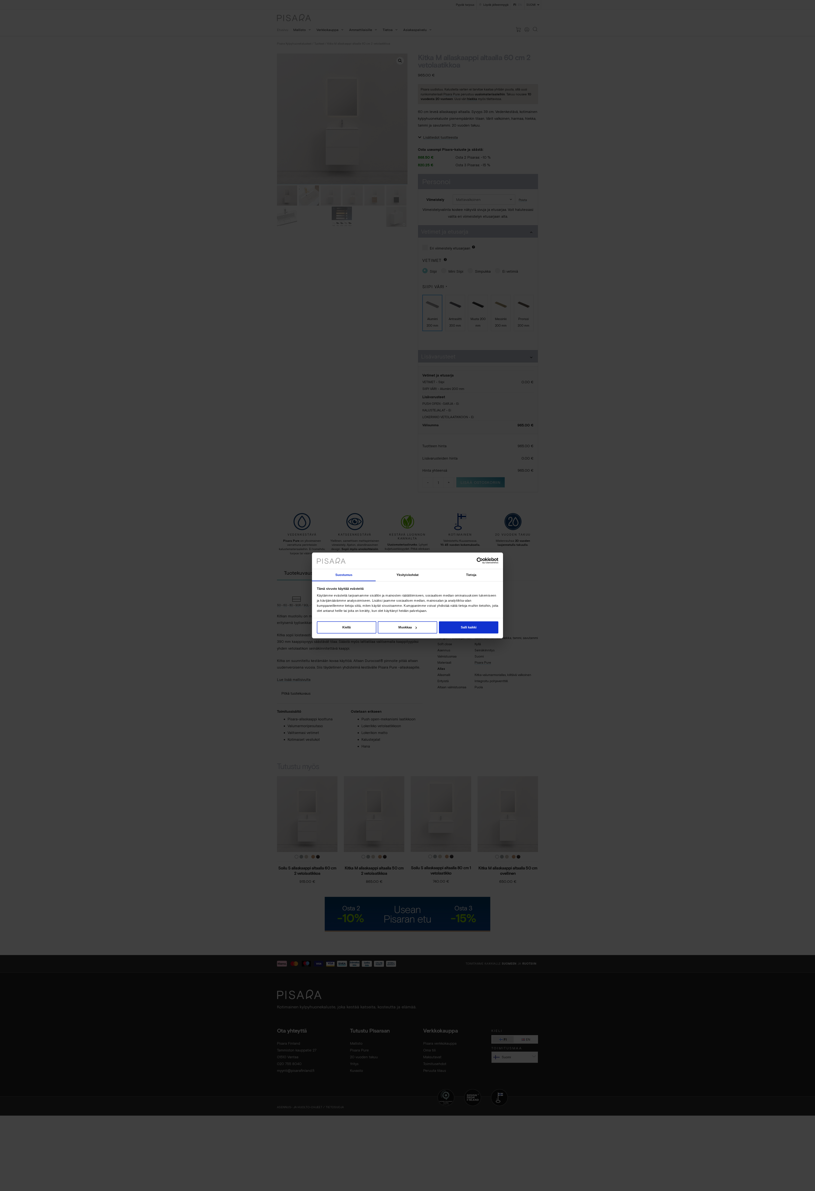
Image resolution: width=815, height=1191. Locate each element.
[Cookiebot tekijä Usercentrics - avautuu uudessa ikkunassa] (479, 560)
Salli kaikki (468, 627)
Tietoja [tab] (471, 575)
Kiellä (346, 627)
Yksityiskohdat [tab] (407, 575)
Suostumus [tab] (344, 575)
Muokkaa (405, 627)
